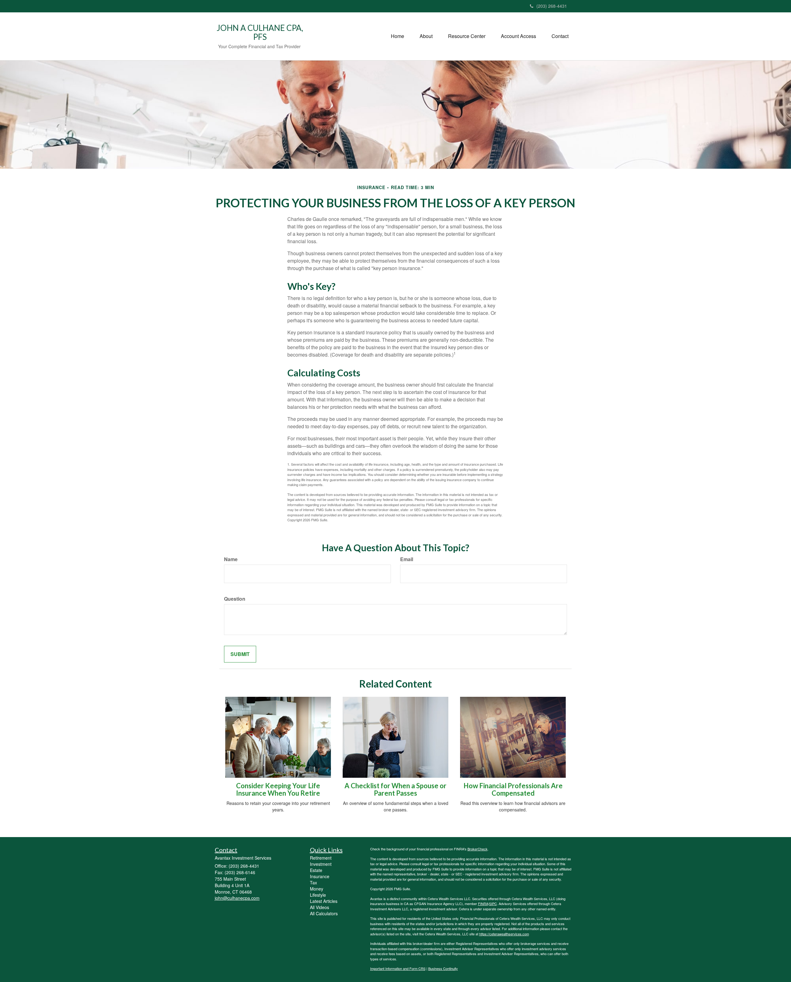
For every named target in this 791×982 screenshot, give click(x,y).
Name (231, 559)
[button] (426, 36)
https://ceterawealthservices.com (504, 933)
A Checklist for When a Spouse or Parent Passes (395, 789)
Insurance (319, 876)
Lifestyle (318, 895)
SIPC (493, 903)
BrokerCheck (477, 848)
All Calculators (324, 913)
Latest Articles (323, 901)
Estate (316, 870)
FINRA (483, 903)
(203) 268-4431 (551, 6)
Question (234, 598)
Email (406, 559)
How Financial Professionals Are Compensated (513, 789)
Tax (313, 882)
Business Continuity (443, 968)
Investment (321, 864)
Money (316, 889)
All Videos (319, 907)
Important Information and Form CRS (397, 968)
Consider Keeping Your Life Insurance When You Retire (278, 789)
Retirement (321, 858)
